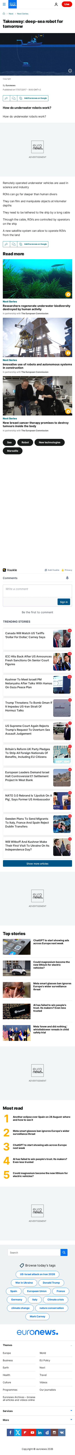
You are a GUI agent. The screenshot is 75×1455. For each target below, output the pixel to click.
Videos (43, 1382)
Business (8, 1360)
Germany (16, 1299)
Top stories (14, 933)
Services (8, 1411)
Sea (9, 442)
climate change (20, 1308)
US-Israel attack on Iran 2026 (37, 1274)
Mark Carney (37, 1316)
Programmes (10, 1389)
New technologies (49, 442)
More (6, 1420)
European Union (37, 1291)
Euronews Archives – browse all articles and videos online (19, 1399)
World (43, 1352)
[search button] (64, 1252)
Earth (6, 1367)
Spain (13, 1291)
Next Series (22, 14)
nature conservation (52, 1308)
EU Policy (45, 1360)
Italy (34, 1299)
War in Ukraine (24, 1282)
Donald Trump (51, 1282)
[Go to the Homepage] (12, 4)
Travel (43, 1375)
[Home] (4, 13)
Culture (7, 1382)
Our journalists (48, 1389)
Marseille (12, 450)
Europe (7, 1352)
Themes (7, 1345)
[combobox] (38, 1252)
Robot (25, 442)
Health (6, 1375)
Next (11, 14)
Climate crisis (55, 1299)
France (61, 1291)
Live (67, 4)
